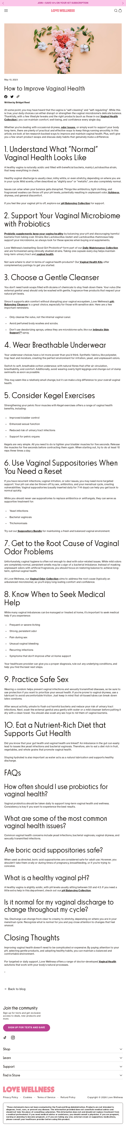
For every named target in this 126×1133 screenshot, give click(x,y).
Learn (7, 1058)
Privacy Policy (10, 1097)
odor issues (68, 127)
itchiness (113, 192)
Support (9, 1066)
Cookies (27, 1097)
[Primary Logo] (63, 10)
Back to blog (17, 989)
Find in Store (11, 1075)
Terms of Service (46, 1097)
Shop (6, 1049)
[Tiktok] (5, 1037)
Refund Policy (68, 1097)
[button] (116, 10)
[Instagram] (12, 1037)
